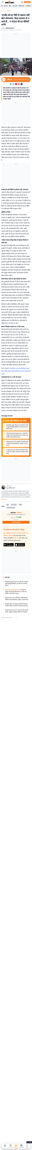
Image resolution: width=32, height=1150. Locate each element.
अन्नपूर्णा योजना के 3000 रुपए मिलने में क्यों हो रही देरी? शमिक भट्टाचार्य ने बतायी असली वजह (17, 451)
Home (2, 10)
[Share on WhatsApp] (11, 84)
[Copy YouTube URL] (16, 84)
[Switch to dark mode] (22, 2)
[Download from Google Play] (8, 544)
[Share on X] (21, 84)
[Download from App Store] (20, 544)
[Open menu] (2, 2)
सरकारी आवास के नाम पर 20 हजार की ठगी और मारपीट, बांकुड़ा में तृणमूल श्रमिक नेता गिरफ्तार (16, 611)
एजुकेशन (8, 533)
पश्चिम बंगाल (21, 6)
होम (1, 6)
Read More (4, 499)
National (9, 10)
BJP (8, 504)
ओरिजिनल (29, 6)
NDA (20, 504)
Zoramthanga (11, 507)
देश (4, 533)
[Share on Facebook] (13, 84)
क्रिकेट (5, 535)
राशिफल (10, 535)
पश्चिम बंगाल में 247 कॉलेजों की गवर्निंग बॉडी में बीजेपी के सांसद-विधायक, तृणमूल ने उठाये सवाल (17, 443)
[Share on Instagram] (19, 84)
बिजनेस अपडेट (21, 533)
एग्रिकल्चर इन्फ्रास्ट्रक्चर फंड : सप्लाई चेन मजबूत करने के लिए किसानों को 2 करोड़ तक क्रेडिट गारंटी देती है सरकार (17, 435)
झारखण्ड (6, 6)
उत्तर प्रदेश (15, 6)
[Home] (9, 2)
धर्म (27, 533)
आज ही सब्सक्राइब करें (16, 522)
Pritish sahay (10, 28)
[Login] (16, 1146)
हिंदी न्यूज (16, 538)
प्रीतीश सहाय (11, 488)
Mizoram (13, 504)
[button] (16, 67)
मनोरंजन (14, 533)
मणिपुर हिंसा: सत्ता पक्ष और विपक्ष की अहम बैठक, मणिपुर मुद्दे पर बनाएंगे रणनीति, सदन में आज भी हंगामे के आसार (15, 371)
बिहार (10, 6)
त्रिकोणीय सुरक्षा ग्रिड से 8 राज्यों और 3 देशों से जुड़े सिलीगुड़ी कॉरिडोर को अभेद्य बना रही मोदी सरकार (17, 427)
